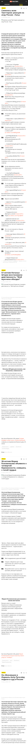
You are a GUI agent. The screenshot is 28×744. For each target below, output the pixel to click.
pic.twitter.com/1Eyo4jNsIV (16, 215)
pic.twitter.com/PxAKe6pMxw (13, 254)
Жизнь (21, 4)
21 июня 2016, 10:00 (5, 17)
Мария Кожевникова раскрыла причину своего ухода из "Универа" (12, 655)
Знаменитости (5, 446)
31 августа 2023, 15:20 (6, 281)
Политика (7, 4)
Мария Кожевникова (6, 662)
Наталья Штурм (5, 448)
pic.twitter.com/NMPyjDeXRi (12, 132)
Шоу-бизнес (18, 446)
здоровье (12, 446)
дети (11, 660)
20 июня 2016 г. (19, 66)
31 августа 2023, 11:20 (6, 472)
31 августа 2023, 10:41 (6, 682)
